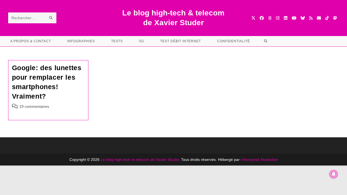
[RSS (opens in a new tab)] (311, 18)
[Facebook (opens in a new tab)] (262, 18)
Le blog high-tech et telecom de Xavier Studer (140, 159)
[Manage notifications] (333, 174)
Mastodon (269, 159)
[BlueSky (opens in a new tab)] (302, 18)
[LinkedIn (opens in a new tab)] (286, 18)
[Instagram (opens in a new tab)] (278, 18)
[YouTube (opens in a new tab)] (294, 18)
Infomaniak (250, 159)
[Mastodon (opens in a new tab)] (335, 18)
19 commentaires (34, 106)
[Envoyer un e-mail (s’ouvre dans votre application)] (319, 18)
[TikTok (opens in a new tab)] (327, 18)
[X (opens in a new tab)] (253, 18)
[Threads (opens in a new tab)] (270, 18)
